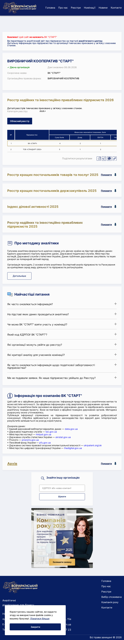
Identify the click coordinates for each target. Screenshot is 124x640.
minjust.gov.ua (43, 434)
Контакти (116, 7)
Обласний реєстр (19, 121)
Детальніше (19, 275)
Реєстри (76, 7)
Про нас (63, 7)
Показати (106, 174)
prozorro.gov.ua (30, 439)
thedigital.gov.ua (73, 448)
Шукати (62, 496)
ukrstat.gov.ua (63, 437)
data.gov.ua (71, 429)
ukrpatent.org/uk (93, 445)
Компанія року (109, 602)
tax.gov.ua (51, 431)
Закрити (35, 627)
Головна (50, 7)
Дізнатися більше (39, 618)
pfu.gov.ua (45, 442)
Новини (103, 7)
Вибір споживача (111, 596)
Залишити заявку (62, 562)
